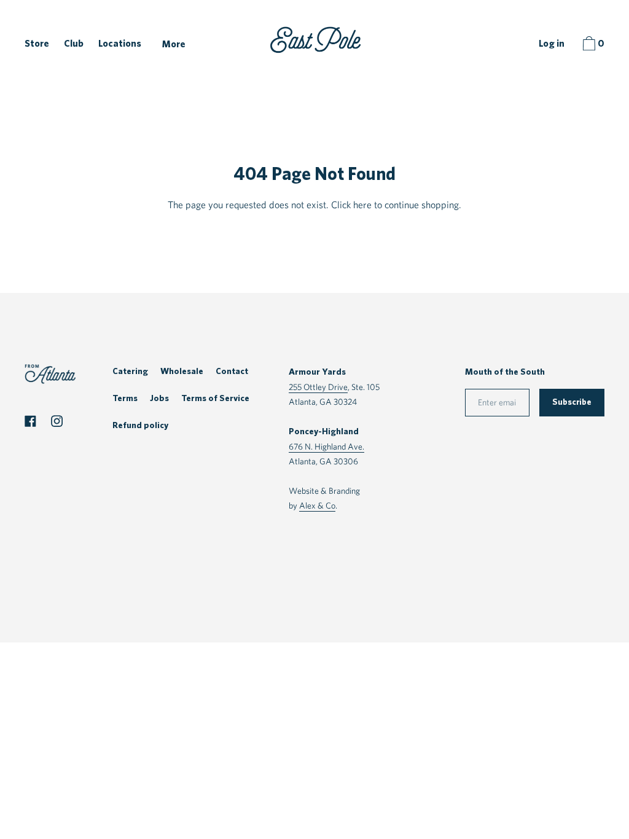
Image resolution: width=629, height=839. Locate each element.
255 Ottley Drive (318, 386)
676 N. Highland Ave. (326, 446)
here (362, 204)
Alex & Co (317, 505)
